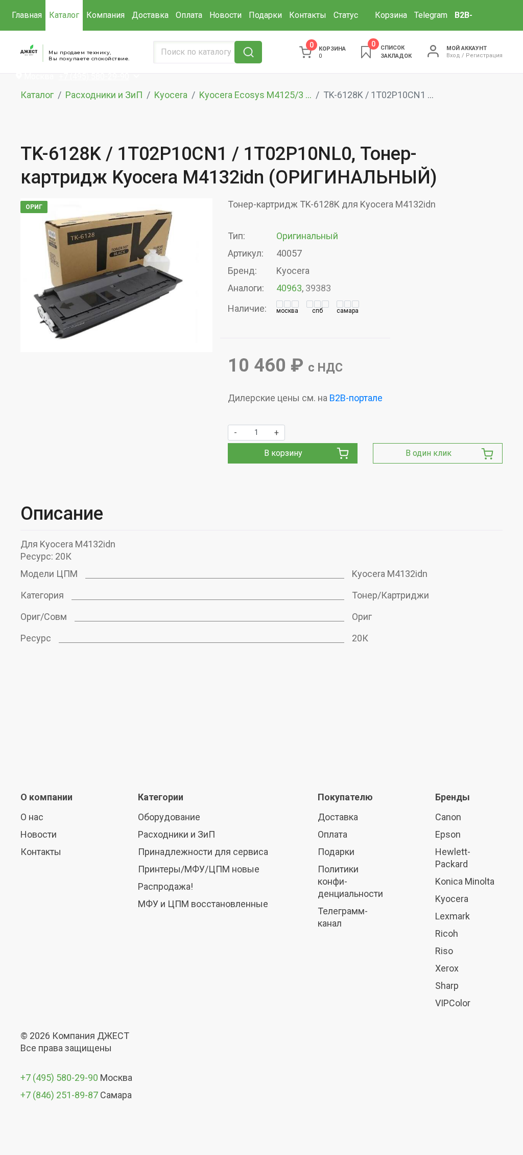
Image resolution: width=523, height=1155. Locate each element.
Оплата (189, 15)
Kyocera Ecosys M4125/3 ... (255, 94)
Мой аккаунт (466, 48)
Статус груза (346, 30)
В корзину (283, 453)
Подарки (265, 15)
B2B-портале (356, 397)
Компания (105, 15)
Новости (225, 15)
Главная (27, 15)
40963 (289, 288)
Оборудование (169, 817)
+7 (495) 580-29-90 (60, 1077)
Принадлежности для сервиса (203, 851)
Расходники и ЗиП (103, 94)
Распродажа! (165, 886)
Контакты (307, 15)
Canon (448, 817)
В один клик (428, 453)
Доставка (150, 15)
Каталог (64, 15)
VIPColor (452, 1003)
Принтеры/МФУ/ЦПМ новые (198, 869)
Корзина (391, 15)
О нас (31, 817)
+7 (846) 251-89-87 (59, 1095)
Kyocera (170, 94)
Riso (444, 950)
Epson (448, 834)
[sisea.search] (248, 52)
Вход (453, 56)
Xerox (447, 968)
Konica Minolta (464, 881)
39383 (318, 288)
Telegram (430, 15)
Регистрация (484, 56)
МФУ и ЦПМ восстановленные (203, 903)
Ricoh (446, 933)
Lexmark (452, 916)
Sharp (447, 985)
